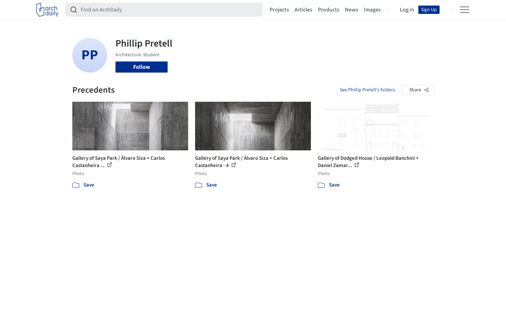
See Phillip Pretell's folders (367, 90)
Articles (303, 10)
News (351, 10)
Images (372, 10)
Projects (279, 10)
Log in (407, 10)
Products (328, 10)
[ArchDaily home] (47, 10)
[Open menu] (464, 9)
